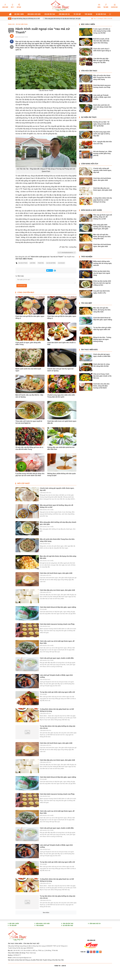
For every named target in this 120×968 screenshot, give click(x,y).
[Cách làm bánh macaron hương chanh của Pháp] (27, 630)
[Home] (12, 36)
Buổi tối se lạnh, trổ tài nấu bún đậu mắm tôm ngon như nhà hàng (101, 41)
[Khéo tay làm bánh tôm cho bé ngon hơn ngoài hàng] (85, 274)
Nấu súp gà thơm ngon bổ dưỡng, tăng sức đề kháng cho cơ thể (102, 217)
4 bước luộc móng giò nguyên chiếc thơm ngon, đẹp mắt (102, 170)
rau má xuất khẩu (50, 263)
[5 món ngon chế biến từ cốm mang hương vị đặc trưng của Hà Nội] (85, 32)
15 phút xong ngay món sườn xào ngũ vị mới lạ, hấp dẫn (101, 134)
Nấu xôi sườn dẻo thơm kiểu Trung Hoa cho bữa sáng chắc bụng (102, 77)
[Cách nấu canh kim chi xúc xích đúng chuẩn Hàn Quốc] (85, 108)
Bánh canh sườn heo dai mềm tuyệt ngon (28, 370)
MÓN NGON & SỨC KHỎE (46, 509)
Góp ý (12, 7)
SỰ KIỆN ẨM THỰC (89, 117)
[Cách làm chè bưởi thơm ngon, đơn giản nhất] (27, 579)
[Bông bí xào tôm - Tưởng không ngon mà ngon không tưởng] (85, 340)
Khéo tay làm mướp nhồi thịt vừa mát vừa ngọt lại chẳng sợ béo (102, 283)
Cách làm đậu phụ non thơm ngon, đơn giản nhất (57, 590)
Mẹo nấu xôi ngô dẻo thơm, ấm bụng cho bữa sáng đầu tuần (101, 236)
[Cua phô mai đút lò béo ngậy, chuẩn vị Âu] (85, 294)
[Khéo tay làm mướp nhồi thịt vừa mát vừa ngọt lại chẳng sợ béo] (85, 284)
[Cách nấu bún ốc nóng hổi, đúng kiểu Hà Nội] (85, 367)
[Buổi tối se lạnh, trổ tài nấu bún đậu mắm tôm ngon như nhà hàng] (85, 42)
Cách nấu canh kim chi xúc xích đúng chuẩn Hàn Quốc (102, 107)
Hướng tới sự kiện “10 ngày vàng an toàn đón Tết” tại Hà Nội (101, 124)
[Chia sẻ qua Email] (12, 47)
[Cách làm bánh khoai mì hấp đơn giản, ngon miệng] (27, 613)
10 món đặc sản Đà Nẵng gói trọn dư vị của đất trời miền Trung (29, 448)
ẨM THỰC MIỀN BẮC (89, 349)
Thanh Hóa (41, 263)
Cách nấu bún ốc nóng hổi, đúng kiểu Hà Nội (101, 365)
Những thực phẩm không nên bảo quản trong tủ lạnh (61, 474)
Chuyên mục (114, 7)
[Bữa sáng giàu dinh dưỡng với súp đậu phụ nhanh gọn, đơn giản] (27, 528)
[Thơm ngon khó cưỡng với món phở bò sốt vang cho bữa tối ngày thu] (27, 953)
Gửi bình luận (22, 285)
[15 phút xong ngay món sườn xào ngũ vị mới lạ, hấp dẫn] (85, 135)
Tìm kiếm (105, 7)
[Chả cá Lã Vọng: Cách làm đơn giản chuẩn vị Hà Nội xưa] (85, 377)
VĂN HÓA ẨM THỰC (45, 543)
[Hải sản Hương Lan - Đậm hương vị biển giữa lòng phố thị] (85, 154)
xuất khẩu (32, 263)
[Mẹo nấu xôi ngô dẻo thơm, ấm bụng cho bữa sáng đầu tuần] (27, 562)
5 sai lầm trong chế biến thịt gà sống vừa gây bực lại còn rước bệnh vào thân (29, 474)
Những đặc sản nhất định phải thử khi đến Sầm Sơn (60, 448)
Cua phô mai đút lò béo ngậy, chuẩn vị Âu (101, 292)
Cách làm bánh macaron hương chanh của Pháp (57, 624)
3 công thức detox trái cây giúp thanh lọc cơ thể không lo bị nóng (102, 200)
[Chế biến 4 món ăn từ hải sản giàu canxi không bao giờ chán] (27, 936)
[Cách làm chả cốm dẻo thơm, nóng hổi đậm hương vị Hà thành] (85, 387)
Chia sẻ (50, 270)
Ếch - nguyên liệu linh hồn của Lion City (102, 142)
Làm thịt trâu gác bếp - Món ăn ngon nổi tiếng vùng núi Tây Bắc (101, 60)
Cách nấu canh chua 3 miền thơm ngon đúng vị (102, 49)
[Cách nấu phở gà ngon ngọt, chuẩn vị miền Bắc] (27, 664)
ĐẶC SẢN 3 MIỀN (88, 24)
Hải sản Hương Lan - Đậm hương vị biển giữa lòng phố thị (102, 153)
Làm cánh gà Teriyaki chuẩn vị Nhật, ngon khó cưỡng (102, 97)
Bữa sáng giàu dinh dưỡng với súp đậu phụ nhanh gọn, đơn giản (49, 18)
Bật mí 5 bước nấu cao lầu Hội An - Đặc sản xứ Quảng (29, 396)
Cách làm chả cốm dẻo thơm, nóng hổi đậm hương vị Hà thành (101, 386)
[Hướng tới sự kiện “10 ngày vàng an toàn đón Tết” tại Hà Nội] (85, 125)
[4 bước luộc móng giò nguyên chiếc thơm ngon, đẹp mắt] (27, 494)
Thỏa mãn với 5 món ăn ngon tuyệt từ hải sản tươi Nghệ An (28, 422)
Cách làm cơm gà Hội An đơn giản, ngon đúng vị (29, 317)
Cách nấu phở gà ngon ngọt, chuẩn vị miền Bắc (57, 658)
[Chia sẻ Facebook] (12, 41)
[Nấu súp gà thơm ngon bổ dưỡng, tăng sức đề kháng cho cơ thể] (27, 511)
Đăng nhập (5, 7)
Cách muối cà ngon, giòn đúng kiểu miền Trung (28, 343)
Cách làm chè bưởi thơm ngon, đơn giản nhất (56, 573)
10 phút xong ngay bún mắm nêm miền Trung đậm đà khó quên (61, 396)
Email (99, 7)
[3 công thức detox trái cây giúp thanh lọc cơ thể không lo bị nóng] (27, 715)
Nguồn (66, 252)
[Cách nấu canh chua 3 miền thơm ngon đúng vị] (85, 52)
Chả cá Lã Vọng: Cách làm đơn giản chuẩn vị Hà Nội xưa (102, 376)
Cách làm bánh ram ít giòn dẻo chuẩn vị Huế (61, 343)
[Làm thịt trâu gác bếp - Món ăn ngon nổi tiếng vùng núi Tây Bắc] (85, 62)
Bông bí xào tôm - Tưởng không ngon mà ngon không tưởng (102, 339)
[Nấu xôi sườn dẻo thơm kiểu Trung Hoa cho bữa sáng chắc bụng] (27, 545)
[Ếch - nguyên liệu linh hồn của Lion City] (85, 145)
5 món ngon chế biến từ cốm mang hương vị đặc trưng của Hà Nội (102, 31)
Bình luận (11, 30)
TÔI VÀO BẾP (43, 609)
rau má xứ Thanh (22, 263)
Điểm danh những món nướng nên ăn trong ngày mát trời (102, 263)
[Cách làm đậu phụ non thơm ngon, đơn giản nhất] (27, 596)
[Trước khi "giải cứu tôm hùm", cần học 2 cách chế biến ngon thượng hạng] (27, 919)
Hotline (19, 7)
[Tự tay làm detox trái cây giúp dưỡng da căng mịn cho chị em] (27, 732)
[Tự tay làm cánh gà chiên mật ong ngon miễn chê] (27, 698)
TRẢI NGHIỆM (86, 257)
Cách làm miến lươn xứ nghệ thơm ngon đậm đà (61, 422)
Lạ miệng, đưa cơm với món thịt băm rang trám (56, 964)
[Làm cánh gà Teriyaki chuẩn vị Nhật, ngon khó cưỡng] (27, 681)
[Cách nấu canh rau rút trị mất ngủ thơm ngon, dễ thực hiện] (27, 647)
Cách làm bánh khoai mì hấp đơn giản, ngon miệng (58, 607)
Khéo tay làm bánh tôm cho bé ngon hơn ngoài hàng (101, 273)
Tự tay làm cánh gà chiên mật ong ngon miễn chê (57, 692)
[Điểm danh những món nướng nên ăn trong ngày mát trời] (85, 264)
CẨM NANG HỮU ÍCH (45, 492)
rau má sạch (61, 263)
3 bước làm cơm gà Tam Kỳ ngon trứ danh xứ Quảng (60, 370)
